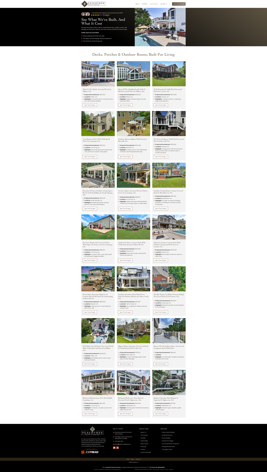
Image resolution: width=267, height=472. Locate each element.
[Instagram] (117, 447)
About (137, 4)
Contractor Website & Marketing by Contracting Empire (107, 469)
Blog (132, 459)
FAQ (128, 459)
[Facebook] (114, 447)
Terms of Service (164, 469)
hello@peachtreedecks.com (123, 444)
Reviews (138, 459)
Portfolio (144, 4)
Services (162, 4)
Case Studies (154, 4)
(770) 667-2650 (119, 441)
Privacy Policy (156, 469)
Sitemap (171, 469)
